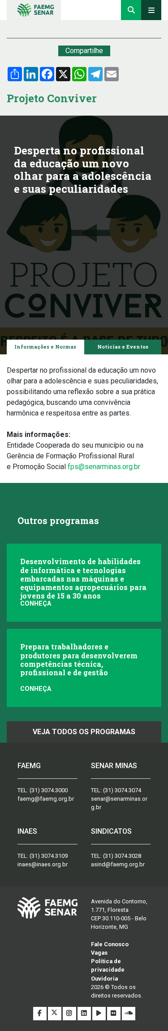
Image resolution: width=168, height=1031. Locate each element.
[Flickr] (114, 1013)
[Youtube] (99, 1013)
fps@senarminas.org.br (104, 466)
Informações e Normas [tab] (45, 346)
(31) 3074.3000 (49, 790)
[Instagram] (70, 1013)
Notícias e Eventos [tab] (122, 346)
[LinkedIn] (85, 1013)
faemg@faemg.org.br (45, 798)
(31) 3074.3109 (49, 855)
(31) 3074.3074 (122, 790)
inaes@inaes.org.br (42, 864)
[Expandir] (151, 10)
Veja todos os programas (84, 732)
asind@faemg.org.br (118, 864)
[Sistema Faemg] (47, 907)
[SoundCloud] (128, 1013)
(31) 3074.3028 (122, 855)
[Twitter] (55, 1013)
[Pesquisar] (131, 10)
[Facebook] (40, 1013)
